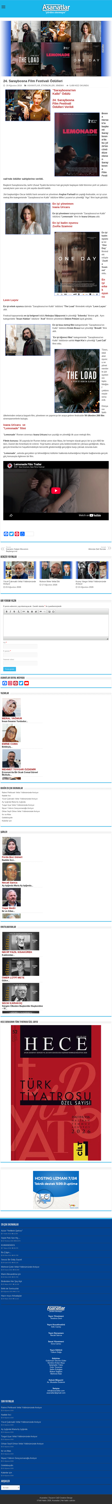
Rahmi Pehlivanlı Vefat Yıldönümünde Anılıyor (21, 1407)
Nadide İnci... (8, 860)
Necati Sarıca (9, 882)
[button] (6, 611)
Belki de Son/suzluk (10, 1288)
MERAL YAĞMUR (12, 718)
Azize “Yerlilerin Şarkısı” (12, 1230)
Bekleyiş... (7, 747)
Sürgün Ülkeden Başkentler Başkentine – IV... (22, 1007)
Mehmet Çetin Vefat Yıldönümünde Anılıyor (20, 1267)
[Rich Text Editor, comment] (56, 625)
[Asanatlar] (56, 8)
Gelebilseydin (7, 1465)
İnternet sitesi (8, 659)
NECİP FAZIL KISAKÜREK (17, 952)
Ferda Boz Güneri (12, 857)
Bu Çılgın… (6, 1252)
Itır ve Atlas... (8, 911)
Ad (5, 643)
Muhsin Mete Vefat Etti (49, 581)
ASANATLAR (33, 85)
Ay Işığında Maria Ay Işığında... (17, 885)
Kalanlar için (6, 1472)
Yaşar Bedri (8, 908)
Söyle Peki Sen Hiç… (10, 1238)
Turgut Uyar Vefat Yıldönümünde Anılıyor (19, 1436)
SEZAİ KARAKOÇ (12, 1003)
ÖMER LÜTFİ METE (13, 977)
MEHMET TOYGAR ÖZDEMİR (19, 769)
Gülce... (6, 980)
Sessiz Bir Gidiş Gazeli (11, 1259)
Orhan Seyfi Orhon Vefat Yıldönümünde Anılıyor (22, 1443)
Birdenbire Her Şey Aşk (11, 1281)
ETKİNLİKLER (48, 85)
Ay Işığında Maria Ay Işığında (14, 1429)
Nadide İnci (6, 1415)
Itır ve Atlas (6, 1451)
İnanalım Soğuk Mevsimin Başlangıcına (17, 549)
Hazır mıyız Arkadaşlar (11, 1296)
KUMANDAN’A (8, 1245)
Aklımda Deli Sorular (97, 548)
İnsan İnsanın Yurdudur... (15, 721)
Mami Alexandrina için (11, 1274)
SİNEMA (60, 85)
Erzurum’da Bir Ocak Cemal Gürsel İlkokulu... (20, 773)
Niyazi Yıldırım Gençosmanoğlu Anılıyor (19, 1458)
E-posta (7, 651)
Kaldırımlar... (8, 955)
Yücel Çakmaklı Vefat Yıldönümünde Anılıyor (21, 1422)
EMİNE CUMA (10, 744)
